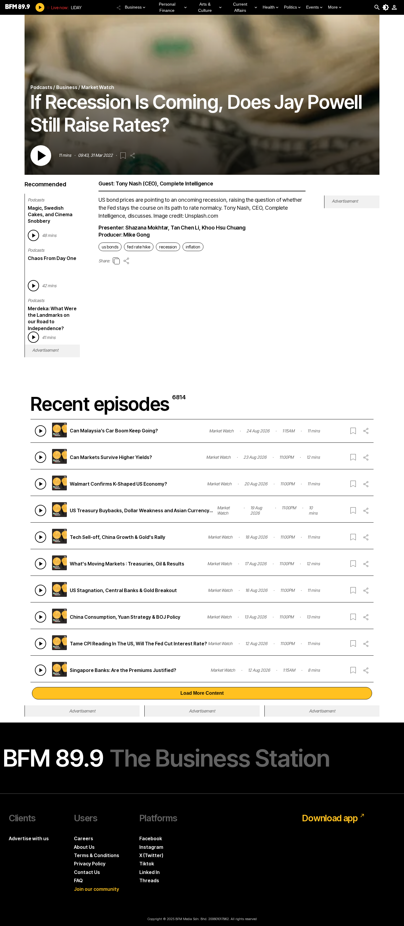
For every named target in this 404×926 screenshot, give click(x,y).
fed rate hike (138, 246)
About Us (84, 847)
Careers (83, 838)
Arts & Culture (205, 7)
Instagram (151, 847)
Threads (149, 880)
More (333, 7)
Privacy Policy (90, 864)
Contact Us (87, 872)
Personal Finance (167, 7)
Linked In (149, 872)
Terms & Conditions (96, 855)
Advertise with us (29, 838)
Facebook (150, 838)
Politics (290, 7)
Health (269, 7)
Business (133, 7)
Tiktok (146, 864)
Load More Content (202, 693)
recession (168, 246)
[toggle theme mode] (385, 7)
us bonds (110, 246)
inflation (193, 246)
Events (312, 7)
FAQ (78, 880)
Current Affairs (240, 7)
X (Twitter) (151, 855)
